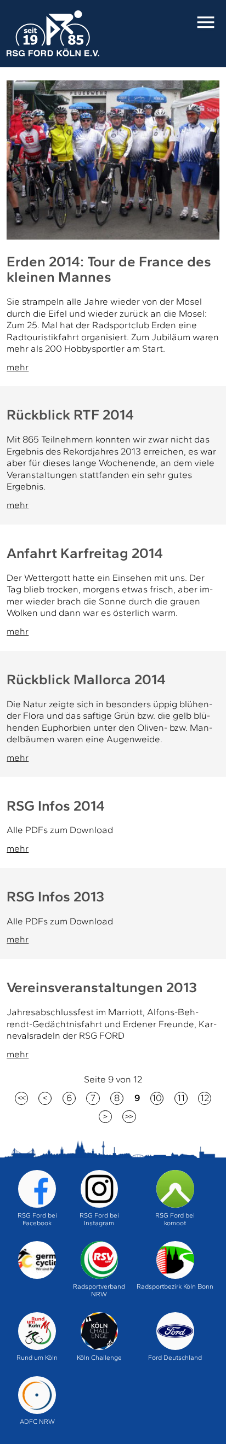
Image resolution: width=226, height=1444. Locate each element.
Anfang (21, 1098)
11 (181, 1097)
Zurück (45, 1098)
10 (157, 1097)
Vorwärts (105, 1116)
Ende (128, 1116)
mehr (18, 367)
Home (53, 34)
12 (204, 1097)
